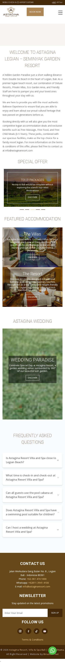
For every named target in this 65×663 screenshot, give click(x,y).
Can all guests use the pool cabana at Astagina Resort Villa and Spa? (29, 495)
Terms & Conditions (32, 639)
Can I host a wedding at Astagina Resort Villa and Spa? (27, 529)
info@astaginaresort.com (36, 586)
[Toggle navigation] (60, 12)
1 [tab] (22, 209)
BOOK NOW (35, 11)
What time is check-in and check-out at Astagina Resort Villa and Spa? (31, 477)
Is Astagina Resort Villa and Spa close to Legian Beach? (31, 460)
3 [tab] (32, 209)
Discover (32, 257)
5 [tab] (43, 209)
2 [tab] (27, 209)
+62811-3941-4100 (38, 582)
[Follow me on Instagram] (20, 631)
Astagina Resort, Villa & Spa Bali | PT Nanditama (36, 649)
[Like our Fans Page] (28, 631)
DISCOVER (32, 197)
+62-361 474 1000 (36, 578)
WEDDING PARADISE (32, 360)
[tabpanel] (32, 188)
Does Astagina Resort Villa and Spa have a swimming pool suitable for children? (31, 512)
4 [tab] (38, 209)
